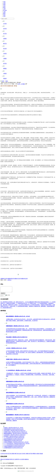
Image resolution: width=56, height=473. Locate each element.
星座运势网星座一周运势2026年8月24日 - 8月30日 (15, 442)
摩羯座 (34, 453)
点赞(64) (9, 280)
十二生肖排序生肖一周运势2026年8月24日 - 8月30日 (16, 443)
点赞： (20, 84)
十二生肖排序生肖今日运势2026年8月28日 (13, 437)
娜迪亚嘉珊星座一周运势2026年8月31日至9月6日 (15, 433)
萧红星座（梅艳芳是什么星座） (10, 304)
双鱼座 (41, 453)
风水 (4, 14)
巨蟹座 (12, 453)
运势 (4, 3)
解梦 (4, 13)
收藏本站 (26, 459)
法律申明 (16, 459)
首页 (4, 1)
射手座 (30, 453)
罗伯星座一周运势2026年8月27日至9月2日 (13, 436)
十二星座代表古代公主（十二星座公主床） (26, 303)
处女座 (20, 453)
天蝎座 (27, 453)
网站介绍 (3, 459)
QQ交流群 (21, 459)
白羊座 (2, 453)
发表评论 (3, 293)
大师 (4, 8)
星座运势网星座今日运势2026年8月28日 (13, 439)
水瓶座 (37, 453)
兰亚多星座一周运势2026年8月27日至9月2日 (14, 434)
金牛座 (5, 453)
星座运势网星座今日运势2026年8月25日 (13, 446)
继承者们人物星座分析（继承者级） (38, 306)
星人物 (5, 10)
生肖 (4, 6)
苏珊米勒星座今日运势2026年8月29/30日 (13, 429)
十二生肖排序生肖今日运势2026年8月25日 (14, 444)
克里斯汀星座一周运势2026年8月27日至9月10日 (15, 432)
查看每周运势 (10, 278)
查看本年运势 (24, 278)
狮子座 (16, 453)
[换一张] (7, 295)
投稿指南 (7, 459)
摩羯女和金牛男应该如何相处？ (42, 302)
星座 (4, 4)
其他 (7, 81)
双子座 (9, 453)
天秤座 (23, 453)
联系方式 (12, 459)
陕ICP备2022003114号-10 (29, 465)
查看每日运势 (4, 278)
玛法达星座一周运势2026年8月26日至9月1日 (14, 430)
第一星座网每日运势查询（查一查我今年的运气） (13, 302)
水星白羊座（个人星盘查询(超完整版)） (19, 306)
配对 (4, 7)
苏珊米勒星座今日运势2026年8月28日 (12, 440)
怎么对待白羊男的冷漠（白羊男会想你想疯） (29, 304)
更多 (4, 16)
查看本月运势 (17, 278)
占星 (4, 11)
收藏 (23, 84)
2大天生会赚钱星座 (29, 302)
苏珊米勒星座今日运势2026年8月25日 (13, 447)
